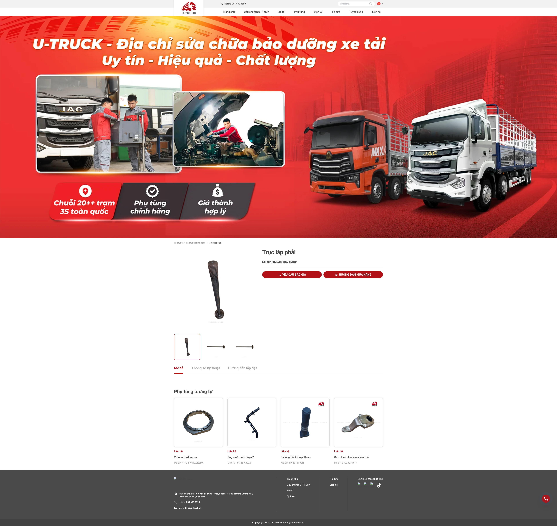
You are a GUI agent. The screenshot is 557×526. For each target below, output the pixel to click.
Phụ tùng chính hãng (196, 243)
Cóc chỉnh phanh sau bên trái (351, 457)
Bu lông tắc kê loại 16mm (296, 457)
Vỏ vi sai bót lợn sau (186, 457)
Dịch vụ (318, 12)
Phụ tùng (299, 12)
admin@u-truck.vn (192, 508)
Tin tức (336, 12)
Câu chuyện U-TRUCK (256, 12)
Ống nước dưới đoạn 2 (240, 457)
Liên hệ (376, 12)
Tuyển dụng (356, 12)
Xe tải (281, 12)
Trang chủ (229, 12)
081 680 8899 (193, 502)
